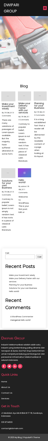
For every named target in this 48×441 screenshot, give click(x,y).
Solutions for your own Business (23, 288)
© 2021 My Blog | (15, 437)
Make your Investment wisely (22, 275)
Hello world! (14, 291)
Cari (7, 253)
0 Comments (24, 120)
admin (23, 186)
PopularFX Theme (31, 437)
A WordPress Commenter (21, 316)
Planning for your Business (20, 285)
